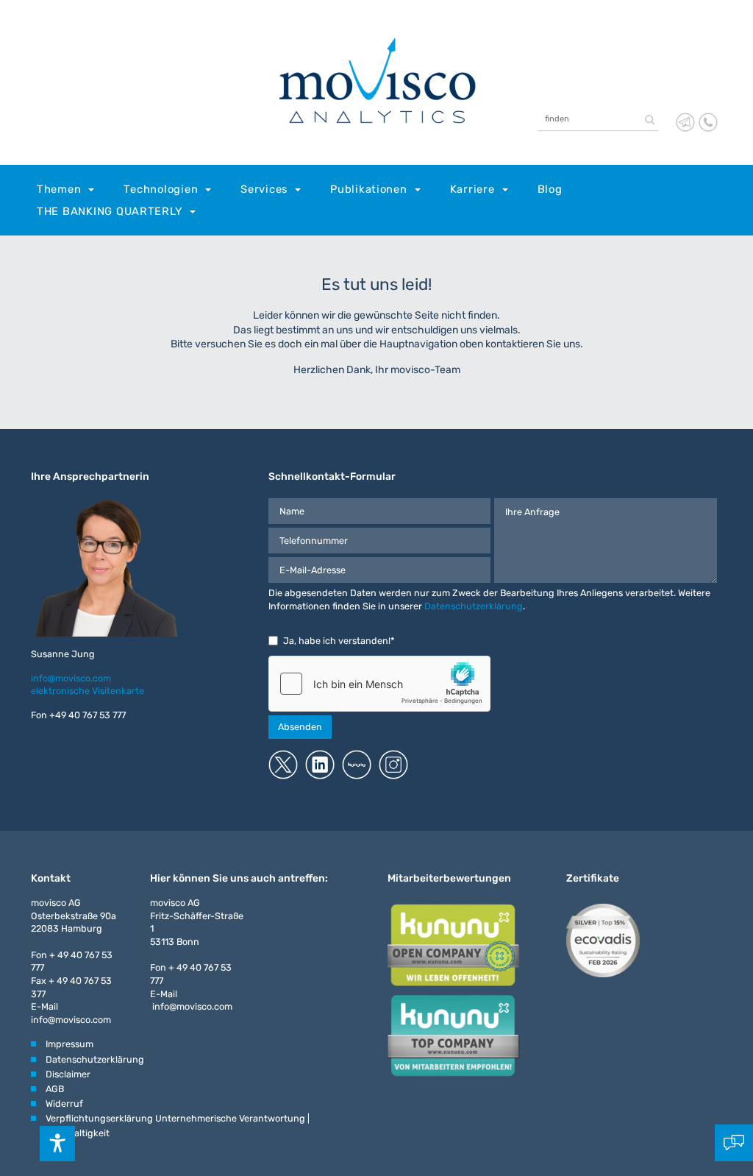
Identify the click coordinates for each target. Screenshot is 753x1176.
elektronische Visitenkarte (87, 690)
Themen (59, 189)
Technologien (161, 189)
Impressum (69, 1043)
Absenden (300, 726)
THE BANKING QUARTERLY (109, 211)
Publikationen (368, 189)
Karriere (472, 189)
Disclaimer (68, 1074)
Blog (550, 189)
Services (264, 189)
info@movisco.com (71, 678)
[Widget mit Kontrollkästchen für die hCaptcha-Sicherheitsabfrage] (379, 684)
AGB (55, 1088)
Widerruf (64, 1103)
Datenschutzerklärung (473, 606)
